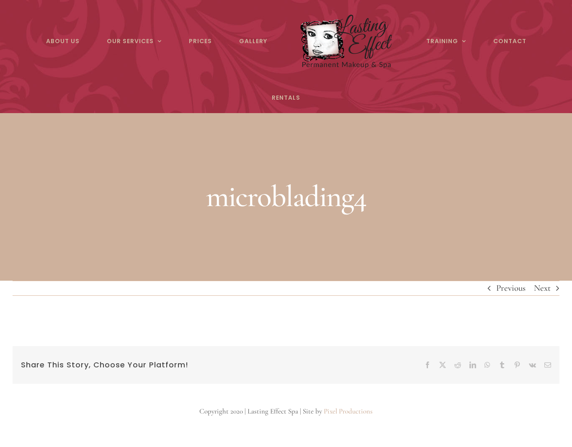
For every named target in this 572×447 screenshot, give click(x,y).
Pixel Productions (348, 411)
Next (542, 288)
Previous (511, 288)
